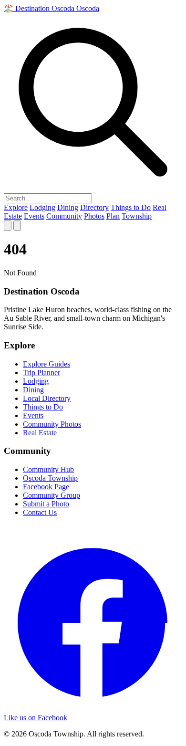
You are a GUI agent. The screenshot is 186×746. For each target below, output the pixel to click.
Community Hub (48, 469)
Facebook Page (46, 487)
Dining (67, 207)
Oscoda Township (50, 478)
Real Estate (40, 433)
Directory (94, 207)
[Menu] (17, 226)
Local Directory (47, 398)
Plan (113, 216)
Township (137, 216)
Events (34, 216)
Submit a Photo (46, 504)
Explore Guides (46, 364)
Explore (16, 207)
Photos (94, 216)
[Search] (7, 226)
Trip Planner (41, 372)
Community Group (51, 495)
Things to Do (131, 207)
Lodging (42, 207)
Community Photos (52, 424)
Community (64, 216)
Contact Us (40, 512)
